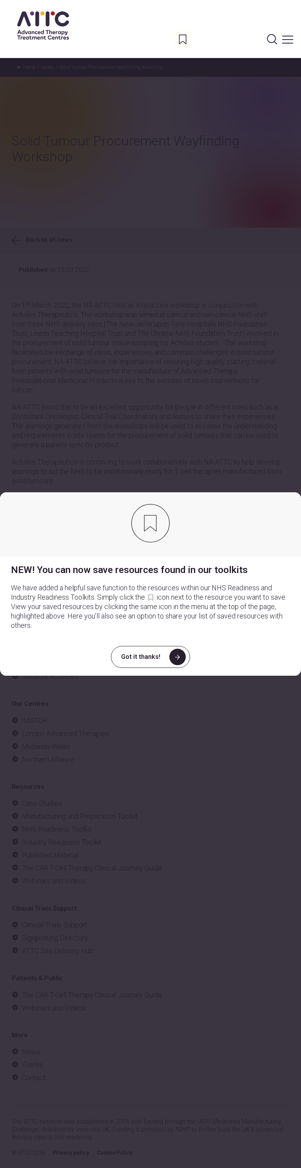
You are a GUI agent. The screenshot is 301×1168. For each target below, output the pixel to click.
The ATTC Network (43, 25)
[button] (287, 32)
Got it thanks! (140, 656)
